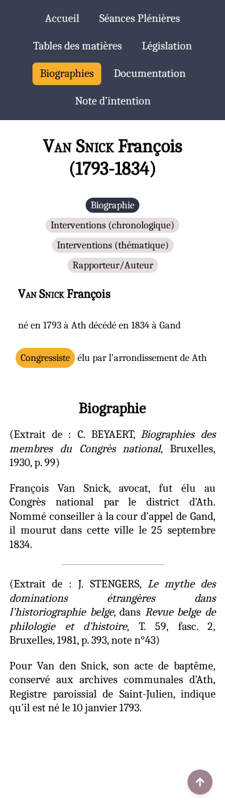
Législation (167, 46)
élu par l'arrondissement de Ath (114, 357)
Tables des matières (77, 46)
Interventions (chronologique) (112, 225)
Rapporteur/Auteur (112, 265)
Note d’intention (113, 101)
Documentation (150, 73)
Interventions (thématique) (113, 245)
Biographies (67, 73)
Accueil (62, 18)
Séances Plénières (139, 18)
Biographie (112, 205)
